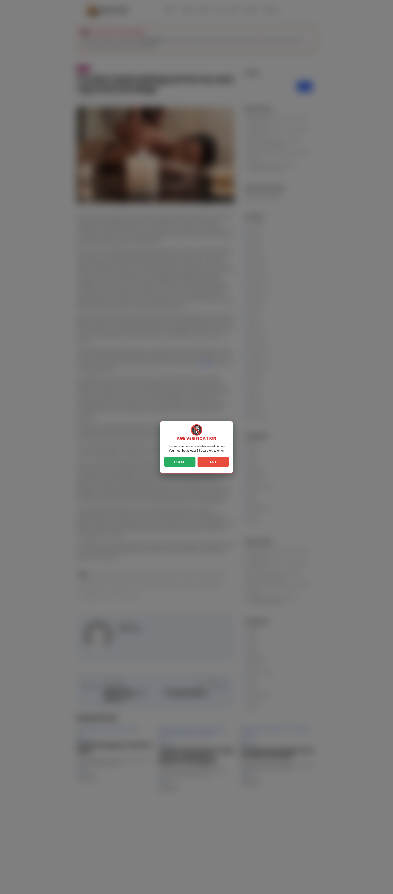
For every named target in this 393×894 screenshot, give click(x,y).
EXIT (213, 461)
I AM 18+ (180, 461)
